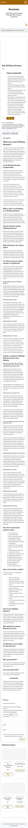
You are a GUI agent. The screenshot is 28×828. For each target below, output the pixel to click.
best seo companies (14, 125)
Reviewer (4, 2)
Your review (6, 716)
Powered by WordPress (8, 824)
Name (5, 724)
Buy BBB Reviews (20, 764)
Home (3, 30)
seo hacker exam (14, 127)
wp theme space (14, 825)
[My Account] (25, 23)
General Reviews (9, 30)
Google (21, 309)
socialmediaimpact (10, 128)
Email (4, 729)
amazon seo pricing (6, 125)
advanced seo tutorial (8, 124)
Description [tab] (6, 133)
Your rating (6, 714)
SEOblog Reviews (7, 160)
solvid (15, 128)
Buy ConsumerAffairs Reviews (8, 765)
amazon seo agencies (18, 124)
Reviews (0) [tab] (14, 133)
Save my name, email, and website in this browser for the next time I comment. (14, 735)
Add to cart (10, 118)
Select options (20, 770)
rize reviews (8, 127)
